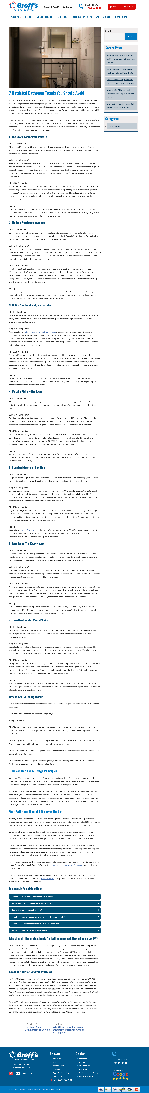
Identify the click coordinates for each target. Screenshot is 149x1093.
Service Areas (121, 16)
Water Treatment (103, 16)
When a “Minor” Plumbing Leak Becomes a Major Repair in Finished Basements (120, 93)
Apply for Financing (61, 1073)
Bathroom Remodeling (82, 16)
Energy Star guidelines (29, 530)
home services (47, 878)
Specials (47, 7)
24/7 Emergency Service (123, 7)
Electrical (62, 16)
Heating (27, 16)
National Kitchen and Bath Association (40, 332)
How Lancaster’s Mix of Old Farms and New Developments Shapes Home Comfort (121, 59)
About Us (56, 7)
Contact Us (67, 7)
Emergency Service (63, 1080)
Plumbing (15, 16)
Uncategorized (114, 126)
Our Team (57, 1062)
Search (108, 31)
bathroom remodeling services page (67, 865)
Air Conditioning (44, 16)
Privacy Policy (55, 1089)
